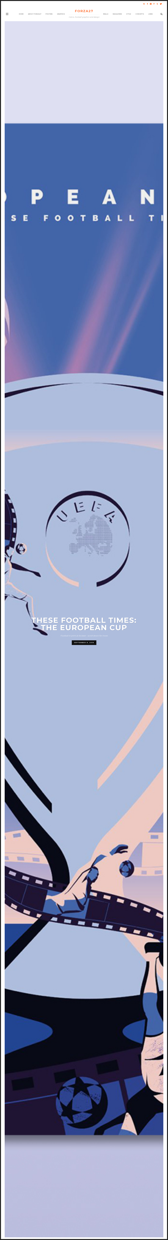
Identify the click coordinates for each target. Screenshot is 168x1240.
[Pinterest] (154, 3)
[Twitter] (160, 3)
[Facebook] (147, 3)
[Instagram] (150, 3)
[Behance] (144, 3)
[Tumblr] (157, 3)
